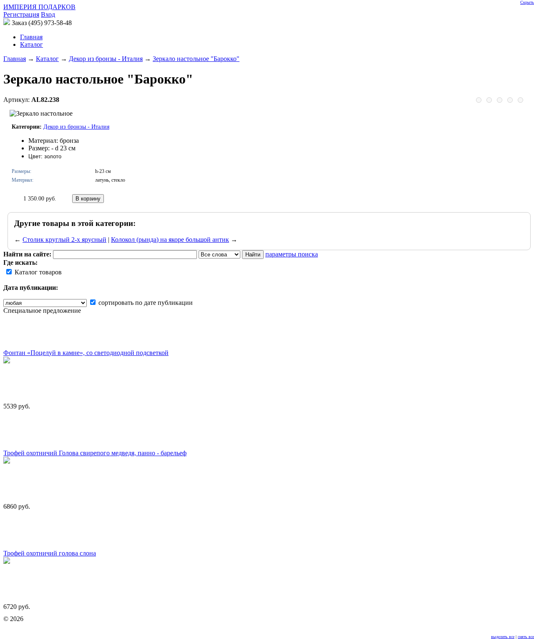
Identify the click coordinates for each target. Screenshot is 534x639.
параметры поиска (291, 254)
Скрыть (527, 2)
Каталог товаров (37, 272)
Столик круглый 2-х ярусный (64, 239)
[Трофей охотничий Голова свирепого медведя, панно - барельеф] (6, 461)
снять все (526, 636)
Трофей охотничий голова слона (49, 553)
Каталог (31, 44)
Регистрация (21, 14)
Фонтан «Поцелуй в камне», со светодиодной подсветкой (86, 352)
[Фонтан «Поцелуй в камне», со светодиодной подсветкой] (6, 361)
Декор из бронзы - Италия (106, 58)
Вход (48, 14)
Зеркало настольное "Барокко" (196, 58)
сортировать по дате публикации (145, 302)
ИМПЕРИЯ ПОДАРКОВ (39, 6)
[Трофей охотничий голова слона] (6, 561)
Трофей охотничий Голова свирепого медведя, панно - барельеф (94, 452)
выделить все (502, 636)
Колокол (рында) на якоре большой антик (170, 239)
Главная (14, 58)
